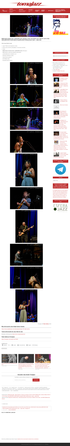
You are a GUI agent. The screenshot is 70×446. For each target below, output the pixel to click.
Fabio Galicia (31, 388)
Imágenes (45, 387)
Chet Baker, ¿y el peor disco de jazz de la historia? (64, 79)
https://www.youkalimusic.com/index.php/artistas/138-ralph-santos (16, 329)
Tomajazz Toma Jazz (61, 70)
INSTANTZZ (22, 387)
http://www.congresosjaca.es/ (19, 334)
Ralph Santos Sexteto (32, 389)
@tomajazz (58, 69)
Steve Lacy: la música (64, 104)
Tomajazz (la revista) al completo (9, 388)
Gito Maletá (4, 389)
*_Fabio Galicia (27, 387)
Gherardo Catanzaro (45, 388)
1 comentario (15, 390)
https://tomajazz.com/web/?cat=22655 (10, 339)
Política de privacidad (24, 444)
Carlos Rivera (26, 388)
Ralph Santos (25, 389)
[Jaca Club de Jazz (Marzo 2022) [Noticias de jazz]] (9, 358)
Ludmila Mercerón (18, 389)
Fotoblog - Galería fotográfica (36, 387)
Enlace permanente (12, 409)
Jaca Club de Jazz (10, 389)
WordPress (46, 444)
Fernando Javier (37, 388)
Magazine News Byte (38, 444)
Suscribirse (36, 380)
